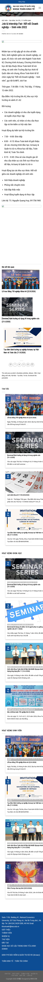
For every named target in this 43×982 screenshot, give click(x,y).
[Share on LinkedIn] (32, 365)
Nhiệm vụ (6, 936)
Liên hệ (29, 975)
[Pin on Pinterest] (28, 365)
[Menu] (39, 8)
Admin (21, 34)
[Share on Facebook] (15, 365)
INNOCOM (33, 979)
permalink (5, 378)
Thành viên (7, 933)
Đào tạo (5, 943)
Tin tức (18, 20)
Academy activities (22, 373)
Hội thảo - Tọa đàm (8, 20)
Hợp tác (22, 975)
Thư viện (5, 939)
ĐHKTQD (8, 974)
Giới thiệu (6, 930)
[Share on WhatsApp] (11, 365)
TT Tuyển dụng (26, 20)
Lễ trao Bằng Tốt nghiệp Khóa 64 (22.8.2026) (19, 291)
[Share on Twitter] (19, 365)
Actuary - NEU (33, 373)
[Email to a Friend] (24, 365)
